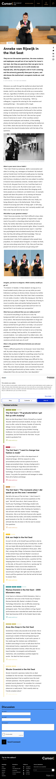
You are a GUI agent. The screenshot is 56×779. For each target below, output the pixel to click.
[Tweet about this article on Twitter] (53, 50)
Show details (48, 396)
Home (13, 766)
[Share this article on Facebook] (53, 48)
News (3, 766)
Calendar (4, 775)
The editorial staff (16, 768)
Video (3, 774)
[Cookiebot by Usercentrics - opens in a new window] (48, 378)
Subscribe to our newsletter (40, 766)
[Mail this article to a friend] (53, 56)
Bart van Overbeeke (21, 80)
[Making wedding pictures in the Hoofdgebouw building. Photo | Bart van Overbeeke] (24, 146)
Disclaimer (14, 770)
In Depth (4, 768)
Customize (27, 400)
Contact (14, 774)
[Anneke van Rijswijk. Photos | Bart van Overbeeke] (24, 263)
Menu (46, 4)
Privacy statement (16, 772)
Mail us (5, 759)
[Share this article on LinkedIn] (53, 53)
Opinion (3, 772)
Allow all (46, 400)
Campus (3, 770)
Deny (10, 400)
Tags (38, 3)
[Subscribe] (53, 770)
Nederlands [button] (29, 3)
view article (12, 440)
